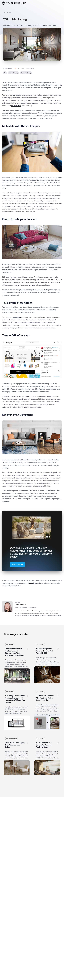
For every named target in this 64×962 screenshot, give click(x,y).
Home (4, 13)
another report (16, 95)
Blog (10, 13)
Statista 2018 (16, 264)
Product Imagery (13, 73)
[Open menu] (60, 3)
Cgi (5, 73)
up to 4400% (51, 462)
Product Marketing (26, 73)
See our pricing (17, 564)
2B (56, 177)
